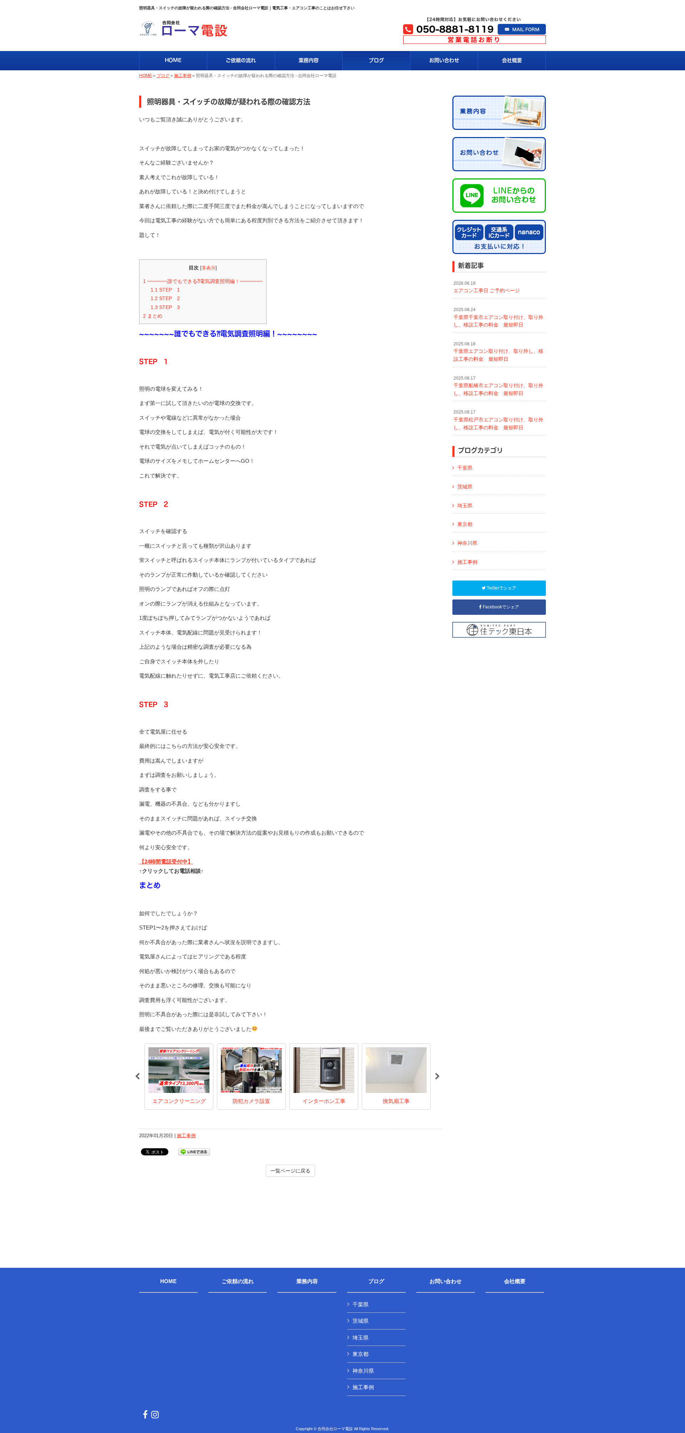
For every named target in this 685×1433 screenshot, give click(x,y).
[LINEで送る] (194, 1151)
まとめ (152, 316)
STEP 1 (165, 290)
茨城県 (464, 487)
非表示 (208, 267)
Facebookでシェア (500, 606)
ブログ (163, 75)
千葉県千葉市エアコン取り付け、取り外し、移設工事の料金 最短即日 (498, 317)
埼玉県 (464, 505)
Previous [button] (137, 1076)
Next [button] (437, 1076)
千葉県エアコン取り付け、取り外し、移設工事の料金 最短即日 (498, 351)
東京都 (464, 524)
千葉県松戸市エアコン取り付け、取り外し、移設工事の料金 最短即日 (498, 420)
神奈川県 (467, 543)
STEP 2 (165, 298)
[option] (179, 1076)
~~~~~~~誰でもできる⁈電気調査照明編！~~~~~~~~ (203, 281)
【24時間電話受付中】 (166, 862)
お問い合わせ (446, 1281)
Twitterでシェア (501, 588)
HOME (145, 75)
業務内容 (307, 1281)
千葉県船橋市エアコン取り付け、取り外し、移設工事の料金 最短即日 (498, 386)
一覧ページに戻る (290, 1171)
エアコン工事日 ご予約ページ (486, 287)
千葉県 (464, 468)
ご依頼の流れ (238, 1281)
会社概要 (515, 1281)
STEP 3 (165, 307)
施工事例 (182, 75)
